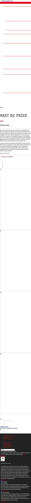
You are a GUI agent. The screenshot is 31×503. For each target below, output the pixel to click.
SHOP (4, 73)
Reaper (7, 12)
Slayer (7, 35)
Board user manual (13, 31)
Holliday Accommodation (11, 71)
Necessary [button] (3, 480)
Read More (3, 456)
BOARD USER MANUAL (8, 445)
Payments (8, 79)
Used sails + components (11, 86)
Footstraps (8, 51)
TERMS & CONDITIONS (8, 439)
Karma (7, 36)
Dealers (7, 82)
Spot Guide (8, 69)
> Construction (9, 25)
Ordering (8, 77)
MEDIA (4, 91)
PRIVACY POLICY (7, 447)
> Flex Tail (8, 29)
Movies (7, 93)
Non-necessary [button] (4, 490)
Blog (7, 64)
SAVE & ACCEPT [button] (4, 501)
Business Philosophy (10, 60)
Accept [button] (24, 454)
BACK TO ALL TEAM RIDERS (7, 156)
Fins (7, 47)
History (7, 57)
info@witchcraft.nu (4, 426)
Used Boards (9, 84)
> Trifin (7, 27)
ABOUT (4, 55)
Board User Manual (10, 90)
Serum (7, 9)
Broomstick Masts (10, 44)
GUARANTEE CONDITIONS (9, 435)
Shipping (8, 80)
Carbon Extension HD (10, 46)
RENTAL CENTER (6, 53)
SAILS (4, 33)
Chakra (7, 16)
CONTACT (5, 97)
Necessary (4, 481)
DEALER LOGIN (7, 437)
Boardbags (8, 49)
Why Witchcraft (9, 62)
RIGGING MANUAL (7, 444)
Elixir (7, 38)
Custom (7, 20)
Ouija (7, 18)
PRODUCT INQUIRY (8, 442)
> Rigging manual (9, 40)
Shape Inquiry (12, 23)
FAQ (5, 441)
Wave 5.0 (8, 7)
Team (7, 66)
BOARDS (5, 5)
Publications (9, 95)
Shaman (7, 14)
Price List (11, 22)
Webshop (8, 75)
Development (9, 58)
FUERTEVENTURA (6, 67)
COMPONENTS (6, 42)
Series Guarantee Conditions (12, 88)
